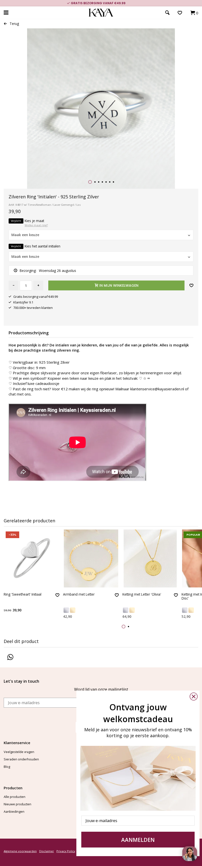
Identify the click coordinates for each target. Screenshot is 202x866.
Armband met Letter (79, 594)
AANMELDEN (138, 839)
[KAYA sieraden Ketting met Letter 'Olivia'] (150, 558)
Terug (14, 23)
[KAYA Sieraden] (101, 13)
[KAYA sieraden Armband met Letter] (91, 558)
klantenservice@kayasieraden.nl (157, 388)
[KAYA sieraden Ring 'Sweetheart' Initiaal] (31, 558)
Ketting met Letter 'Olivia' (141, 594)
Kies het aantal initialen (35, 246)
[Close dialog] (194, 696)
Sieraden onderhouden (21, 759)
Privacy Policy (65, 851)
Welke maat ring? (36, 225)
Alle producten (14, 796)
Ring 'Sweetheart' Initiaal (22, 594)
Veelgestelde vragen (19, 752)
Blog (7, 766)
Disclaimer (46, 851)
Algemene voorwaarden (20, 851)
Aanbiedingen (14, 811)
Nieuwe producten (17, 804)
